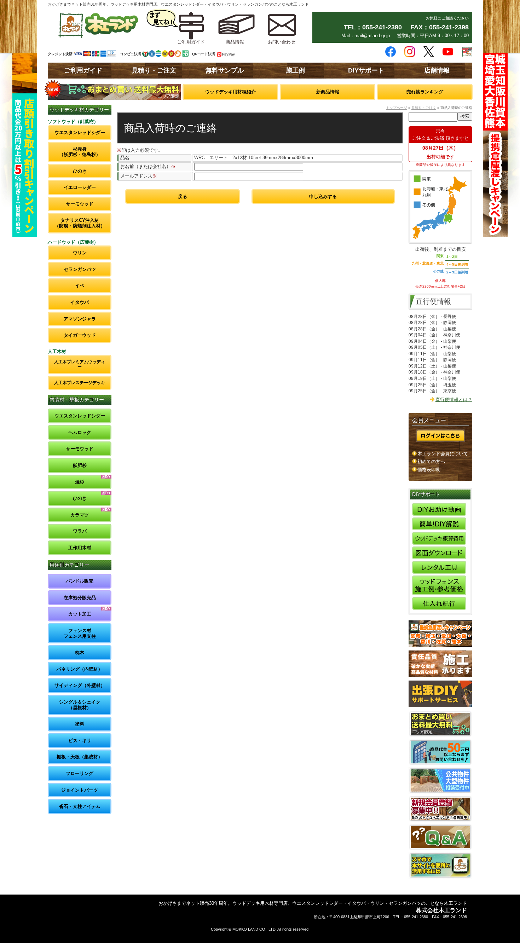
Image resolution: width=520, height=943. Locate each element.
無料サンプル (225, 70)
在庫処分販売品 (80, 597)
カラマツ (79, 514)
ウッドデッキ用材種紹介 (230, 91)
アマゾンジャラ (80, 319)
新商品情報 (327, 91)
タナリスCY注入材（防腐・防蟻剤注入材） (79, 223)
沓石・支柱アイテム (79, 806)
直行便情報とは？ (453, 399)
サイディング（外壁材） (79, 685)
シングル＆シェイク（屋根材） (79, 704)
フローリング (79, 773)
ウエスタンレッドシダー (79, 132)
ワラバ (80, 531)
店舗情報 (437, 70)
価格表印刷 (428, 469)
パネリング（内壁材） (80, 669)
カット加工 (79, 614)
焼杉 (79, 482)
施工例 (295, 70)
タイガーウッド (80, 335)
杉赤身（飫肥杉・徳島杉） (79, 151)
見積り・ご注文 (154, 70)
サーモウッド (79, 204)
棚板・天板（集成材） (80, 756)
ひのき (80, 171)
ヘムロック (79, 432)
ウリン (80, 252)
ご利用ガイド (83, 70)
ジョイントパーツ (79, 790)
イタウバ (79, 302)
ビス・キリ (79, 740)
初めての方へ (431, 461)
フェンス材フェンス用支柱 (80, 633)
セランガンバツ (80, 269)
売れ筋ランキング (424, 91)
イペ (79, 285)
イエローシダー (80, 187)
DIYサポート (366, 70)
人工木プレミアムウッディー (79, 364)
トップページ (396, 108)
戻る (182, 196)
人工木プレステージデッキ (79, 382)
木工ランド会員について (442, 453)
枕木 (79, 652)
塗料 (79, 724)
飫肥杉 (80, 465)
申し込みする (323, 196)
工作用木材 (79, 547)
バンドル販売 (79, 581)
